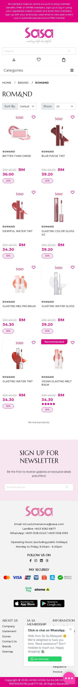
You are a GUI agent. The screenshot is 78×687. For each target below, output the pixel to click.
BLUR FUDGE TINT (53, 155)
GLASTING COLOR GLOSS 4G (58, 233)
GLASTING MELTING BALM (19, 306)
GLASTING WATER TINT (18, 381)
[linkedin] (41, 560)
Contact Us (9, 641)
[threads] (47, 560)
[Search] (69, 51)
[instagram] (35, 560)
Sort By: (10, 106)
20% (8, 181)
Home (6, 82)
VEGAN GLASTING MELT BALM (57, 383)
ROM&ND (42, 82)
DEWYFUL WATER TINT (18, 231)
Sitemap (7, 651)
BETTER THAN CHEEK (17, 155)
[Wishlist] (33, 117)
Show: (47, 106)
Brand (23, 82)
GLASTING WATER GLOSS (58, 306)
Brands (6, 646)
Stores (6, 636)
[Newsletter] (67, 487)
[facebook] (31, 560)
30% (8, 256)
